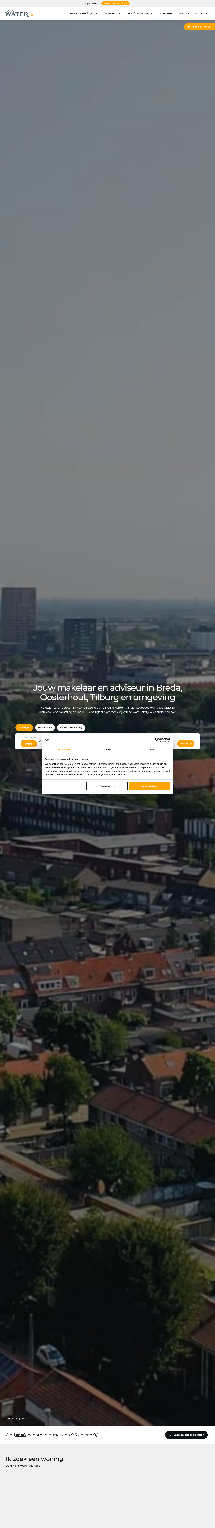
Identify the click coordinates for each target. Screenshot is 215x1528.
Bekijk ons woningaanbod (23, 1465)
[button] (83, 13)
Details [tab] (107, 749)
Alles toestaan (149, 786)
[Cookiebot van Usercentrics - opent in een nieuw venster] (157, 740)
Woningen (24, 727)
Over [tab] (151, 749)
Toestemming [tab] (63, 749)
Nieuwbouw (45, 727)
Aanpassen (105, 786)
